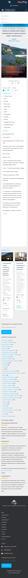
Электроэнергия (7, 412)
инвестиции (5, 348)
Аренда (4, 524)
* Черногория (11, 28)
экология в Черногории (7, 416)
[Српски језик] (26, 2)
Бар (4, 369)
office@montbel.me (8, 553)
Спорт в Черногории (8, 399)
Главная (4, 28)
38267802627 (15, 5)
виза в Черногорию (6, 344)
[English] (19, 2)
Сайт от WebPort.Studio (14, 573)
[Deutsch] (21, 2)
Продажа (4, 522)
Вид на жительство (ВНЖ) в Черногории (12, 373)
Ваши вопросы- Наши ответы (10, 371)
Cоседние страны (6, 340)
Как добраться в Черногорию (10, 381)
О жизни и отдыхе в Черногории (10, 389)
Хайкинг (5, 406)
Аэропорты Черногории (8, 342)
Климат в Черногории (8, 383)
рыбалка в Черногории (7, 358)
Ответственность (6, 536)
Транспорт (5, 402)
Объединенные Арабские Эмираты (10, 354)
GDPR (3, 534)
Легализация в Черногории (8, 352)
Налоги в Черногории (8, 385)
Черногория (5, 363)
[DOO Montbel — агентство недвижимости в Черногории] (9, 2)
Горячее (4, 517)
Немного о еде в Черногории (10, 387)
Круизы (4, 527)
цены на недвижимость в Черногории (11, 361)
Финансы (5, 404)
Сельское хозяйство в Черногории (11, 397)
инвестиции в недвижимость (9, 350)
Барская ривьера (21, 28)
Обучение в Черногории (9, 391)
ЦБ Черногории (7, 408)
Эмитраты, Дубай (7, 356)
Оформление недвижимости (9, 393)
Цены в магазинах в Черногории (10, 410)
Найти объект (5, 519)
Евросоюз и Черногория (9, 379)
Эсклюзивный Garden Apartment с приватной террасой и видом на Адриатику (7, 269)
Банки (4, 367)
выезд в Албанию (6, 346)
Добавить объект (10, 10)
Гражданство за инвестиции (9, 377)
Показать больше (8, 470)
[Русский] (23, 2)
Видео (4, 375)
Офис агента (5, 515)
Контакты (4, 529)
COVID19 (5, 365)
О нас (3, 531)
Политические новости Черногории (11, 395)
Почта (3, 539)
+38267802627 (7, 550)
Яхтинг (4, 414)
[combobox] (14, 19)
